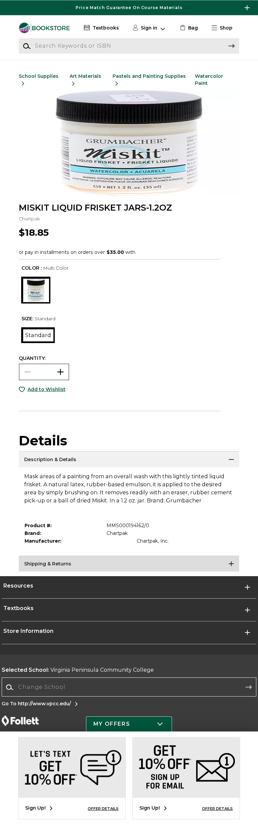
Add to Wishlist (47, 389)
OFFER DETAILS (103, 808)
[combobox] (129, 687)
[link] (188, 28)
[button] (129, 7)
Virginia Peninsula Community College (78, 670)
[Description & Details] (129, 460)
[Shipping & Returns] (129, 564)
